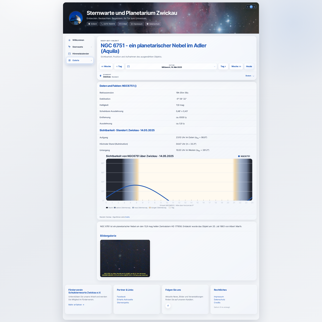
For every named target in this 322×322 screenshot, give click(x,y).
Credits (127, 217)
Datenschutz (154, 24)
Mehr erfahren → (76, 304)
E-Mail (124, 24)
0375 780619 (109, 24)
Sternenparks (123, 302)
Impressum (137, 24)
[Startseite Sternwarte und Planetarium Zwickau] (76, 18)
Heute (249, 66)
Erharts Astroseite (125, 299)
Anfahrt (94, 24)
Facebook (121, 296)
